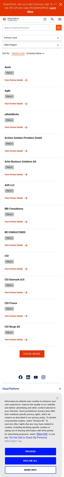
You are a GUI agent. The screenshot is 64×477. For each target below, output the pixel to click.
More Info (30, 470)
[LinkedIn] (28, 377)
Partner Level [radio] (18, 53)
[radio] (43, 53)
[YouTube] (36, 377)
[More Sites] (45, 19)
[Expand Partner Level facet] (58, 38)
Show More (32, 353)
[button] (59, 27)
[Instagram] (43, 377)
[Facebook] (21, 377)
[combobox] (29, 27)
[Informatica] (10, 19)
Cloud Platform (10, 388)
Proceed (30, 451)
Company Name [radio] (34, 53)
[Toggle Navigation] (60, 19)
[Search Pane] (52, 19)
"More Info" (42, 434)
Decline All (30, 460)
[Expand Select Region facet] (58, 45)
